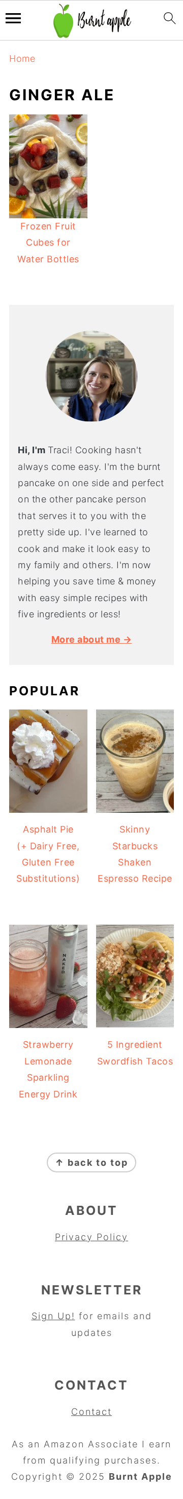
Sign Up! (53, 1316)
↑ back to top (91, 1162)
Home (22, 58)
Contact (91, 1411)
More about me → (91, 639)
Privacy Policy (91, 1237)
